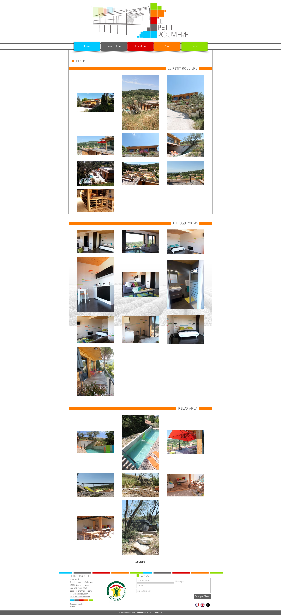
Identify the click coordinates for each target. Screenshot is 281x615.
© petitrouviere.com (127, 613)
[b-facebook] (208, 605)
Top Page (140, 561)
